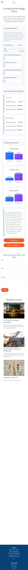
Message (3, 277)
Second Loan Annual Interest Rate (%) (13, 70)
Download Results (14, 245)
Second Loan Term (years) (10, 77)
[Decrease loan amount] (23, 46)
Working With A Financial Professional (12, 350)
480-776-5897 (15, 549)
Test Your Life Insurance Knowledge (11, 321)
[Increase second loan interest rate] (23, 72)
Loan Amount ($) (8, 45)
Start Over (14, 240)
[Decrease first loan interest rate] (23, 59)
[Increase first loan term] (23, 65)
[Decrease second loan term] (23, 81)
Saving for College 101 (11, 377)
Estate (14, 568)
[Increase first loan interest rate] (23, 57)
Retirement (14, 565)
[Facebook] (14, 559)
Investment (14, 567)
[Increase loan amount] (23, 44)
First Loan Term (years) (9, 62)
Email (2, 268)
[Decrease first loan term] (23, 66)
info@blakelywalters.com (14, 556)
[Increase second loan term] (23, 80)
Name (2, 259)
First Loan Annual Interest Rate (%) (13, 55)
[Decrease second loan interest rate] (23, 74)
